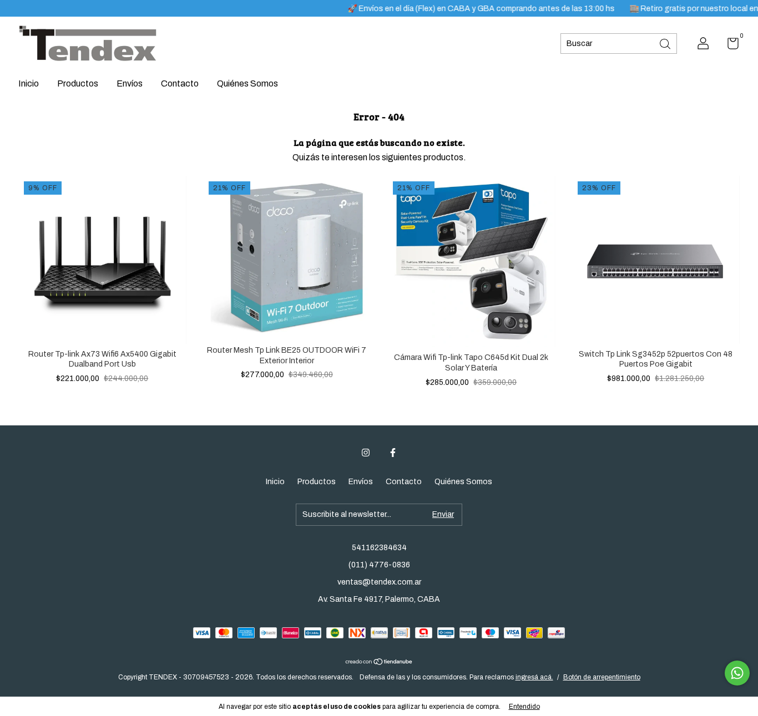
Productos (77, 83)
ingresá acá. (534, 677)
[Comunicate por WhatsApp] (737, 673)
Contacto (180, 83)
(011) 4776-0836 (379, 565)
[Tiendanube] (379, 662)
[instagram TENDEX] (365, 452)
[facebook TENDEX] (392, 452)
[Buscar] (666, 43)
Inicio (28, 83)
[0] (729, 45)
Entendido (524, 706)
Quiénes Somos (247, 83)
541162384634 (379, 548)
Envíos (130, 83)
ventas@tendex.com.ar (379, 582)
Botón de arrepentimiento (601, 677)
